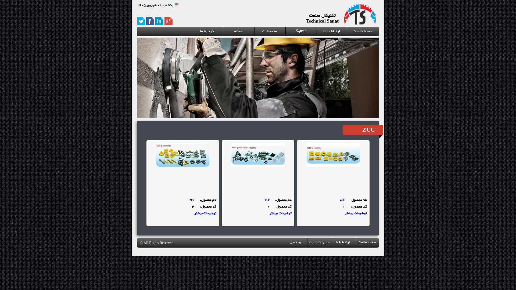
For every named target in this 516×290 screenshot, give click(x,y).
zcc (342, 200)
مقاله (238, 31)
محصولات (269, 31)
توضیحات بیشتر (356, 214)
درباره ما (207, 31)
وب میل (295, 243)
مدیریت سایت (319, 243)
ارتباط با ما (331, 31)
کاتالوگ (300, 31)
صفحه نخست (363, 31)
